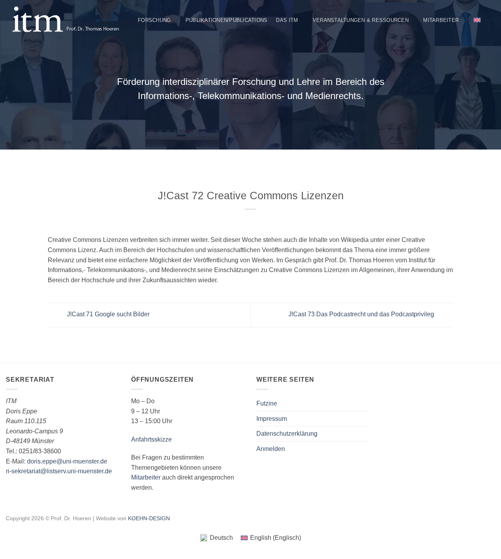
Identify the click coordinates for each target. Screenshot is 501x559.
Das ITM (287, 20)
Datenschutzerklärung (286, 433)
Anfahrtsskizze (151, 439)
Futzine (266, 403)
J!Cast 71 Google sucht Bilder (107, 314)
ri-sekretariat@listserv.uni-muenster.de (59, 471)
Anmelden (270, 448)
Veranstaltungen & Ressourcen (361, 20)
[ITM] (65, 19)
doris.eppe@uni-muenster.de (67, 461)
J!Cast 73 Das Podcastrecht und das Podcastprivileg (362, 314)
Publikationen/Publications (227, 20)
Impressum (271, 418)
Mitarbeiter (441, 20)
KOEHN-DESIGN (149, 518)
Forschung (154, 20)
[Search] (492, 20)
